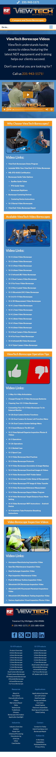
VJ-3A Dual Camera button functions (23, 415)
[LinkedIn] (41, 635)
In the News (40, 740)
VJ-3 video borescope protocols (21, 461)
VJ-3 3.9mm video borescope (20, 266)
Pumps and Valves (40, 700)
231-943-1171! (32, 74)
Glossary (16, 712)
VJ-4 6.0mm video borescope (20, 328)
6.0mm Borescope (16, 655)
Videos (16, 700)
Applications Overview (40, 693)
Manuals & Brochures (16, 698)
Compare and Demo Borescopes (28, 20)
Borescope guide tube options (20, 177)
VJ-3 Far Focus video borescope (21, 283)
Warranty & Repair (16, 703)
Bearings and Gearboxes (40, 710)
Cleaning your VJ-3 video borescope (23, 403)
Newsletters (40, 742)
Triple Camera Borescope (16, 674)
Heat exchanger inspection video (21, 571)
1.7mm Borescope (16, 665)
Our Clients (16, 696)
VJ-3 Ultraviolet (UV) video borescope (23, 292)
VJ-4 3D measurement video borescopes (24, 301)
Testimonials (16, 708)
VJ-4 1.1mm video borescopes (20, 306)
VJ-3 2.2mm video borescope (20, 257)
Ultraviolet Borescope (15, 679)
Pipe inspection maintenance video (22, 576)
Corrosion (40, 703)
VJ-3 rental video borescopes (20, 203)
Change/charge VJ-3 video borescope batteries (27, 399)
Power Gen (16, 731)
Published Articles (40, 744)
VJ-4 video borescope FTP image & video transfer (28, 483)
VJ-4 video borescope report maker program (26, 492)
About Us (16, 693)
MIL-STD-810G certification (19, 173)
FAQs (16, 705)
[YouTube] (28, 635)
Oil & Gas (16, 738)
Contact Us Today (40, 727)
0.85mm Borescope (16, 669)
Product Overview (16, 650)
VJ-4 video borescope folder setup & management (28, 479)
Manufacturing (16, 736)
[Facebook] (14, 635)
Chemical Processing (16, 734)
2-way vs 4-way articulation (20, 394)
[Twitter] (21, 635)
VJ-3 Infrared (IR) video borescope (22, 275)
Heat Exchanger (40, 698)
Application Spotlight (16, 717)
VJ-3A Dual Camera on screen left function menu (28, 419)
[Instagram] (35, 635)
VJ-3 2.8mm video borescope (20, 261)
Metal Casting (40, 712)
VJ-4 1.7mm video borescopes (20, 310)
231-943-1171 (30, 2)
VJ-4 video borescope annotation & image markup (28, 466)
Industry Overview (16, 727)
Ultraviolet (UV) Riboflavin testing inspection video (28, 596)
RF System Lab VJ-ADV (40, 674)
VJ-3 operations (14, 439)
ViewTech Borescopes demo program (23, 164)
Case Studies (16, 743)
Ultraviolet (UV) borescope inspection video (25, 584)
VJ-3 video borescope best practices (22, 457)
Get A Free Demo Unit (40, 729)
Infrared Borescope (16, 681)
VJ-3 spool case (14, 452)
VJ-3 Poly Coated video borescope (22, 288)
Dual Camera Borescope (16, 672)
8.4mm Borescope (16, 653)
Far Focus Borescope (16, 684)
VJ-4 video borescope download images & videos (28, 470)
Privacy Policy (40, 747)
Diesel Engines (40, 705)
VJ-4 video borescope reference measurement (27, 488)
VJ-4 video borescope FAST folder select (24, 475)
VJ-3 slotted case (15, 448)
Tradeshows (16, 710)
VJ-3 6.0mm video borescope (20, 270)
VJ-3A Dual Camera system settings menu (25, 423)
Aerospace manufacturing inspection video (25, 562)
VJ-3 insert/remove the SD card (21, 428)
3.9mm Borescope (16, 658)
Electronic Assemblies (40, 708)
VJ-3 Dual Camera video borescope (22, 279)
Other (16, 741)
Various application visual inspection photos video (29, 600)
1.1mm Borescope (16, 667)
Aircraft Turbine (40, 696)
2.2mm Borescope (16, 662)
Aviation (16, 729)
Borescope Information (16, 715)
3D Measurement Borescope (16, 677)
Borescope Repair (40, 731)
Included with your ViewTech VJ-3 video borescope (29, 168)
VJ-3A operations (15, 444)
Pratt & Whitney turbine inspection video (25, 580)
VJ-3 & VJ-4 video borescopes (20, 297)
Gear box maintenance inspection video (24, 567)
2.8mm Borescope (16, 660)
